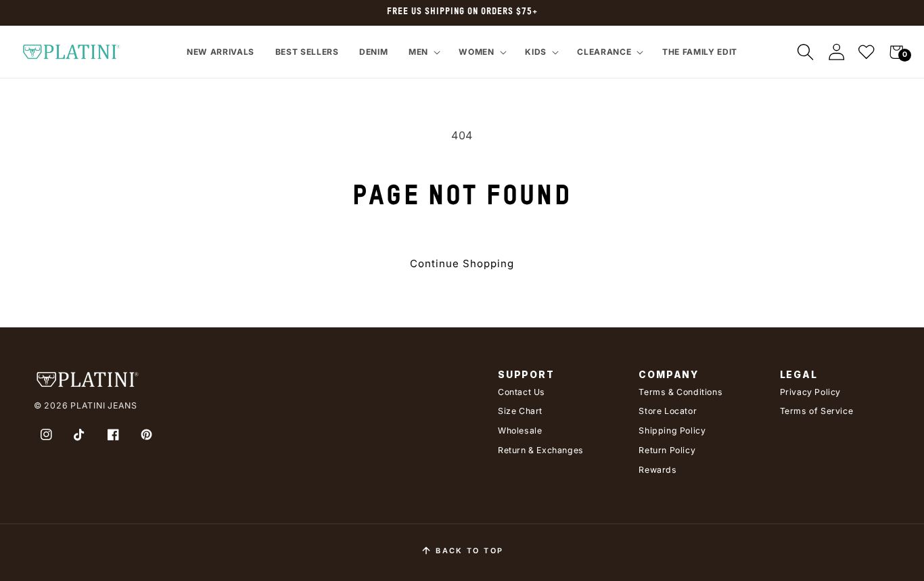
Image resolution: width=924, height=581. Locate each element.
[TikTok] (80, 434)
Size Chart (520, 411)
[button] (423, 52)
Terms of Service (817, 411)
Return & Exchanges (541, 450)
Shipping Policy (672, 430)
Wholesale (520, 430)
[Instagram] (46, 434)
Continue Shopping (462, 263)
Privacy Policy (810, 392)
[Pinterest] (147, 434)
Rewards (657, 470)
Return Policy (667, 450)
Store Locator (668, 411)
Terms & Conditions (680, 392)
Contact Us (521, 392)
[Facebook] (113, 434)
